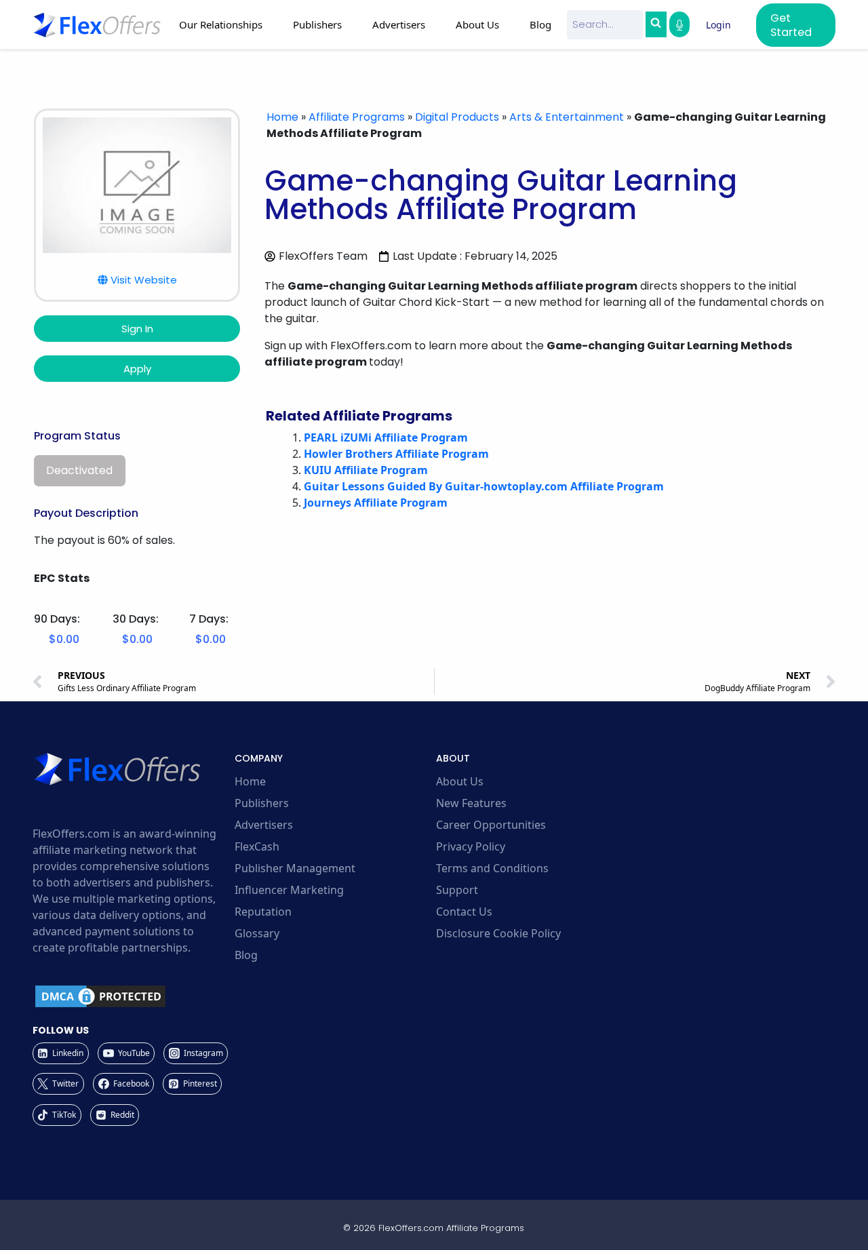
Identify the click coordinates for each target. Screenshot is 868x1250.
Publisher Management (295, 868)
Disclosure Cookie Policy (498, 933)
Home (282, 117)
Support (457, 889)
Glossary (257, 933)
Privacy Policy (470, 846)
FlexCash (257, 846)
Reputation (263, 911)
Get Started (791, 25)
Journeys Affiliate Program (376, 502)
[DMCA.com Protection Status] (132, 996)
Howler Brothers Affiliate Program (396, 453)
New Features (471, 803)
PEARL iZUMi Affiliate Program (386, 437)
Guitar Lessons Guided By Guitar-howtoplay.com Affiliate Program (484, 486)
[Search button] (656, 24)
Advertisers (264, 824)
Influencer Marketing (289, 889)
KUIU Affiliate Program (366, 470)
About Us (460, 781)
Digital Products (457, 117)
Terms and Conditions (492, 868)
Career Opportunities (491, 824)
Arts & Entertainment (566, 117)
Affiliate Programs (357, 117)
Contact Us (464, 911)
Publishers (262, 803)
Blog (540, 24)
